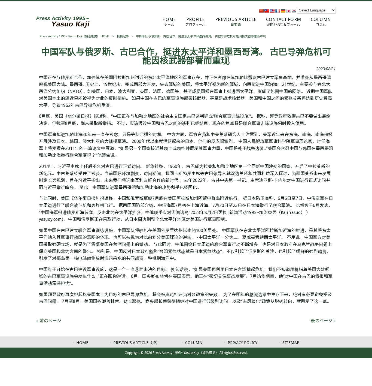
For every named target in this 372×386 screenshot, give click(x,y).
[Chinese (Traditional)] (266, 11)
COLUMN (194, 342)
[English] (272, 11)
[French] (277, 11)
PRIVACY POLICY (242, 342)
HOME (82, 342)
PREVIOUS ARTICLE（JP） (136, 342)
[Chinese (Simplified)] (261, 11)
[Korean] (293, 11)
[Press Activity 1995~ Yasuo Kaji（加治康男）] (63, 26)
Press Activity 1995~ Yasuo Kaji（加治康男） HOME (74, 36)
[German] (282, 11)
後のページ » (323, 320)
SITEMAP (290, 342)
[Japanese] (288, 11)
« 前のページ (48, 320)
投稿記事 (123, 36)
